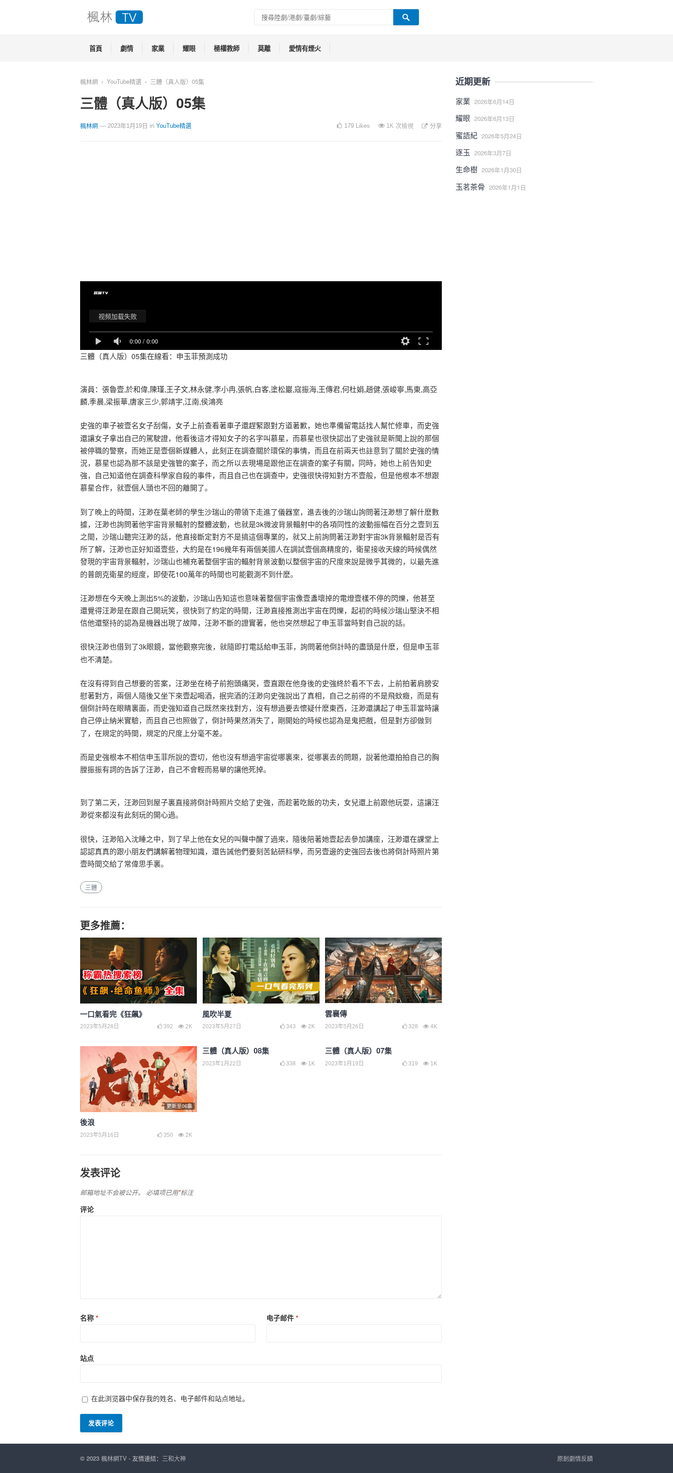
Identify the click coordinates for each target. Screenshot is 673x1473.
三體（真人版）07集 (358, 1050)
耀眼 (189, 48)
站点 (87, 1358)
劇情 (126, 48)
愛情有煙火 (305, 48)
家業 (158, 48)
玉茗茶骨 (470, 186)
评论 (87, 1209)
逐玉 (463, 152)
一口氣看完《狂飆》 (113, 1014)
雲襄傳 (336, 1013)
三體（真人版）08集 (235, 1050)
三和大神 (174, 1458)
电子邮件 (282, 1318)
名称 (89, 1318)
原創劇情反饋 (575, 1458)
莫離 (264, 48)
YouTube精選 (124, 81)
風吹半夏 (217, 1014)
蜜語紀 (467, 135)
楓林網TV (114, 1458)
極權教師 (226, 48)
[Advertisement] (261, 217)
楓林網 (89, 81)
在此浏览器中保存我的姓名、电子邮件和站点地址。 (170, 1398)
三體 (91, 887)
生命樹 (467, 169)
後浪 (87, 1122)
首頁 (95, 48)
